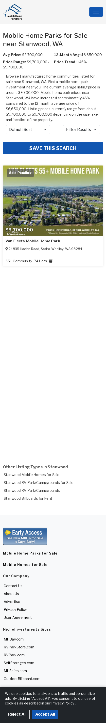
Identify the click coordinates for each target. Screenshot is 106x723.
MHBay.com (14, 639)
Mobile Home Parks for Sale (30, 553)
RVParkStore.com (19, 647)
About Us (11, 594)
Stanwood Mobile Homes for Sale (31, 475)
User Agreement (18, 617)
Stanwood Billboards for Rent (28, 498)
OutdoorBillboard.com (22, 679)
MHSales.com (15, 671)
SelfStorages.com (19, 663)
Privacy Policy (15, 609)
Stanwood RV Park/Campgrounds (32, 490)
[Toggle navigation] (96, 12)
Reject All (17, 714)
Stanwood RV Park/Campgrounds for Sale (38, 482)
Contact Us (13, 586)
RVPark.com (14, 655)
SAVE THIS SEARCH (52, 148)
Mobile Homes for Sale (25, 564)
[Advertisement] (53, 398)
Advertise (12, 601)
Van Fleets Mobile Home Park (32, 241)
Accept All (45, 714)
